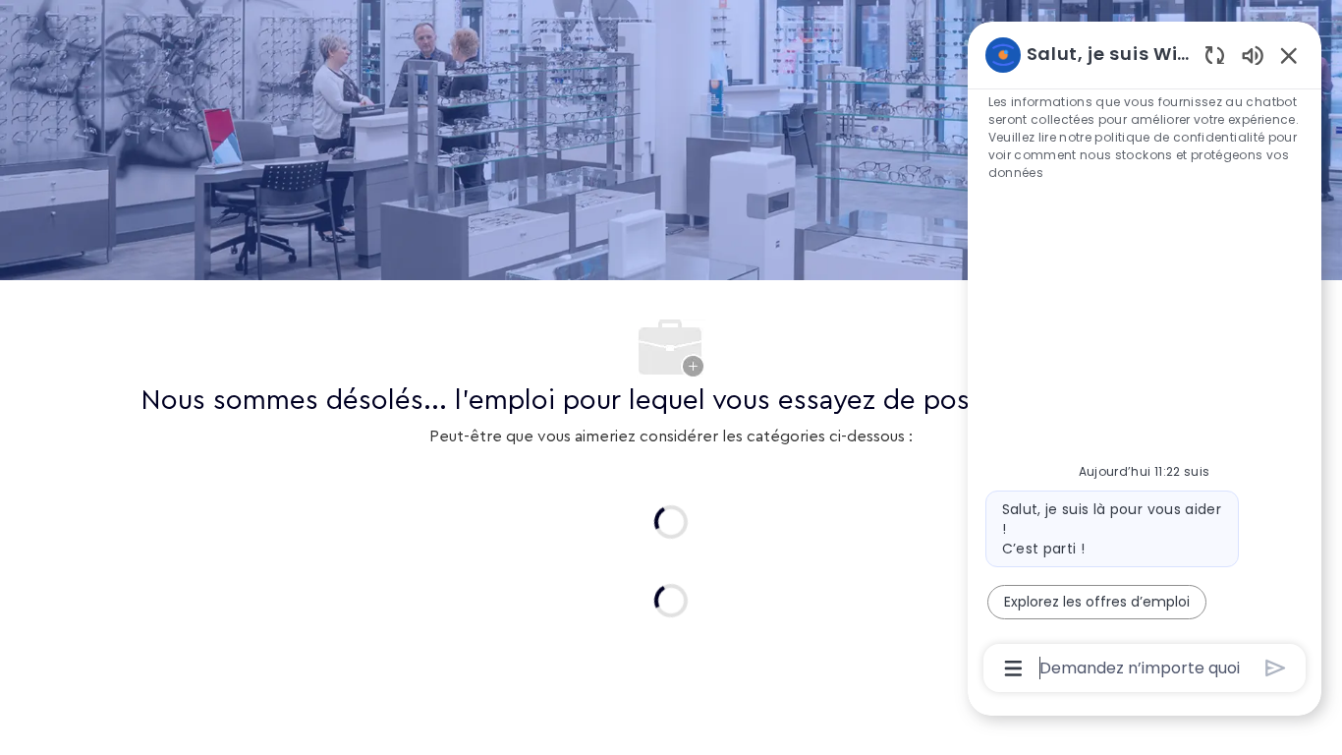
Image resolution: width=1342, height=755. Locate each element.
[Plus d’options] (1013, 668)
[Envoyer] (1275, 668)
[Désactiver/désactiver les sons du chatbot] (1252, 54)
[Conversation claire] (1215, 54)
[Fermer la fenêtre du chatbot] (1289, 55)
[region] (1144, 360)
